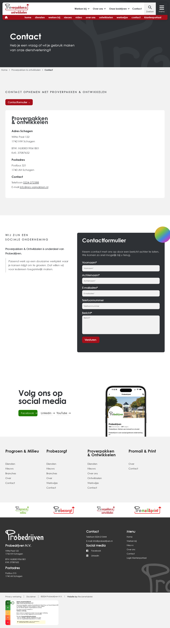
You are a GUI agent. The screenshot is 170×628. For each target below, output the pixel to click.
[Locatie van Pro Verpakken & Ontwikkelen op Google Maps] (125, 154)
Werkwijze (52, 482)
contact (136, 17)
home (28, 17)
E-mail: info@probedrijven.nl (99, 541)
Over (8, 478)
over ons (90, 17)
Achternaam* (91, 275)
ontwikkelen (106, 17)
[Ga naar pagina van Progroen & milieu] (22, 510)
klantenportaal (152, 17)
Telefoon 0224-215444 (96, 536)
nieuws (68, 17)
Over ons (92, 473)
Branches (10, 473)
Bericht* (87, 313)
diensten (40, 17)
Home (4, 70)
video (78, 17)
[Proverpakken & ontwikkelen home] (17, 8)
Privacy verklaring (13, 596)
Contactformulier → (19, 102)
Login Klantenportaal (136, 558)
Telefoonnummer (93, 300)
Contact (137, 8)
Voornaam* (89, 262)
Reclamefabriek (80, 596)
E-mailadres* (90, 287)
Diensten (10, 463)
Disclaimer (31, 596)
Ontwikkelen (94, 478)
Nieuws (9, 468)
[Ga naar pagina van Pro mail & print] (148, 510)
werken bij (54, 17)
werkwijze (122, 17)
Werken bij (132, 541)
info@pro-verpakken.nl (34, 187)
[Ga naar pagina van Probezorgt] (64, 510)
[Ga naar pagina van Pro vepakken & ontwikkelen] (106, 510)
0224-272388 (31, 182)
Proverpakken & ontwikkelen (26, 70)
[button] (82, 8)
